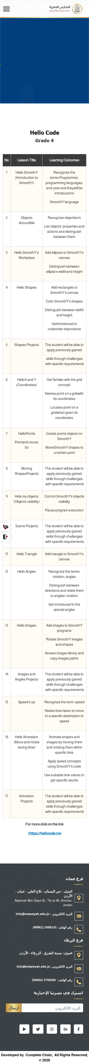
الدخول (5, 537)
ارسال (14, 1008)
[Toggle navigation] (6, 9)
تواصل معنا (5, 527)
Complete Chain (38, 1054)
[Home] (65, 6)
